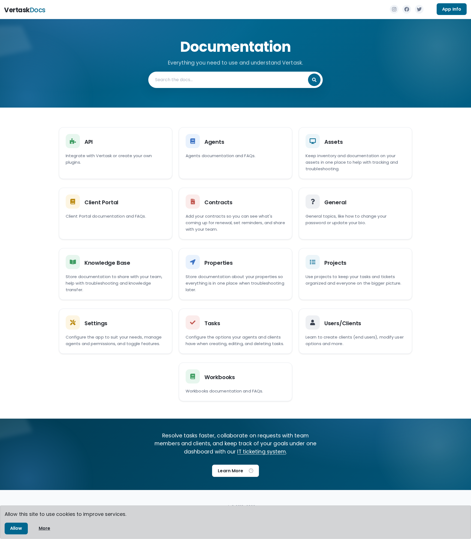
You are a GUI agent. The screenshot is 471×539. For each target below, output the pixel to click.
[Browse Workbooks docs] (235, 382)
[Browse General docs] (355, 213)
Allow (16, 528)
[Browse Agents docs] (235, 153)
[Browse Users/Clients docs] (355, 331)
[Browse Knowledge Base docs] (115, 274)
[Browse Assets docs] (355, 153)
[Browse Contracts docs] (235, 213)
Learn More (232, 471)
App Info (451, 9)
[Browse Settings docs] (115, 331)
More (44, 528)
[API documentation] (115, 153)
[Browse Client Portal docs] (115, 213)
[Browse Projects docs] (355, 274)
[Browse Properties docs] (235, 274)
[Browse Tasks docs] (235, 331)
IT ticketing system (261, 451)
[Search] (314, 80)
